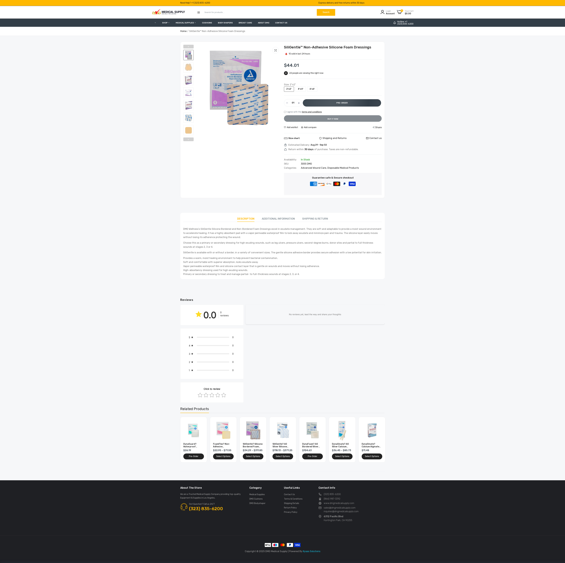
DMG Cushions (256, 499)
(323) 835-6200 (405, 24)
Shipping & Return (315, 218)
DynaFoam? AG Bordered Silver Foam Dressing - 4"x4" (310, 445)
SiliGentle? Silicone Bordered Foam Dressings (252, 445)
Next (188, 139)
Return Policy (290, 507)
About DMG (263, 23)
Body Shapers (225, 23)
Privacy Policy (290, 512)
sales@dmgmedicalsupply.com (339, 507)
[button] (212, 337)
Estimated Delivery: (299, 145)
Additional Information (278, 218)
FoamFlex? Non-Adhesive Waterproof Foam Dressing (222, 445)
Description (245, 218)
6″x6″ (312, 89)
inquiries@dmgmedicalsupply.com (341, 511)
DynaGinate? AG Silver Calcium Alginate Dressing (341, 445)
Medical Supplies (257, 494)
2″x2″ (289, 89)
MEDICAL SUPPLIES (185, 23)
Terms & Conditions (293, 499)
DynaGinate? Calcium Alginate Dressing (370, 445)
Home (183, 31)
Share (378, 127)
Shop (165, 23)
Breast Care (245, 23)
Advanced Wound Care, (314, 167)
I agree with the (304, 112)
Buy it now (333, 119)
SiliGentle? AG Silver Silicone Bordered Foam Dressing (280, 445)
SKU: (286, 163)
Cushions (207, 23)
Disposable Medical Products (343, 167)
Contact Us (281, 23)
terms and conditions (312, 112)
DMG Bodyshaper (257, 503)
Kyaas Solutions (311, 551)
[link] (201, 422)
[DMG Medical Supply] (168, 12)
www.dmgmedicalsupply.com (339, 503)
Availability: (290, 159)
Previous (188, 46)
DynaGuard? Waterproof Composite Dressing (189, 445)
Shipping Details (291, 503)
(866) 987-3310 (332, 498)
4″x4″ (300, 89)
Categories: (290, 168)
